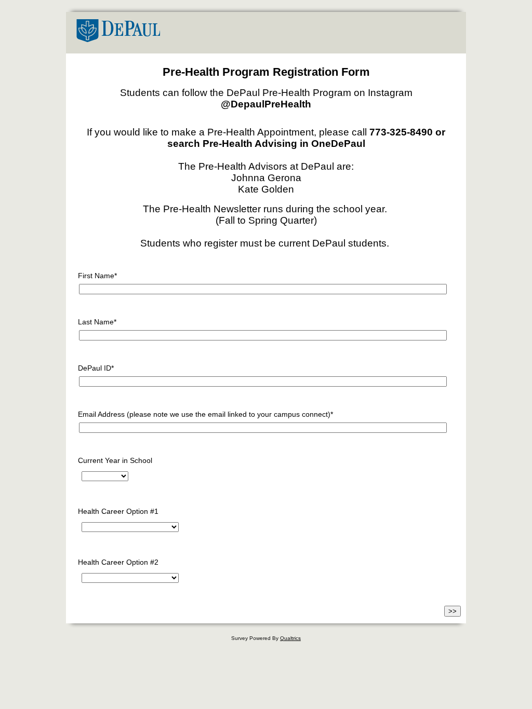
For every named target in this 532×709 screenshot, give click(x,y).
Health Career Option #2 (118, 562)
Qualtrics (290, 638)
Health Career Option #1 (118, 511)
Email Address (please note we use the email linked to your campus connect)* (205, 414)
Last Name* (97, 322)
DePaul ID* (96, 368)
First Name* (97, 275)
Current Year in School (115, 460)
